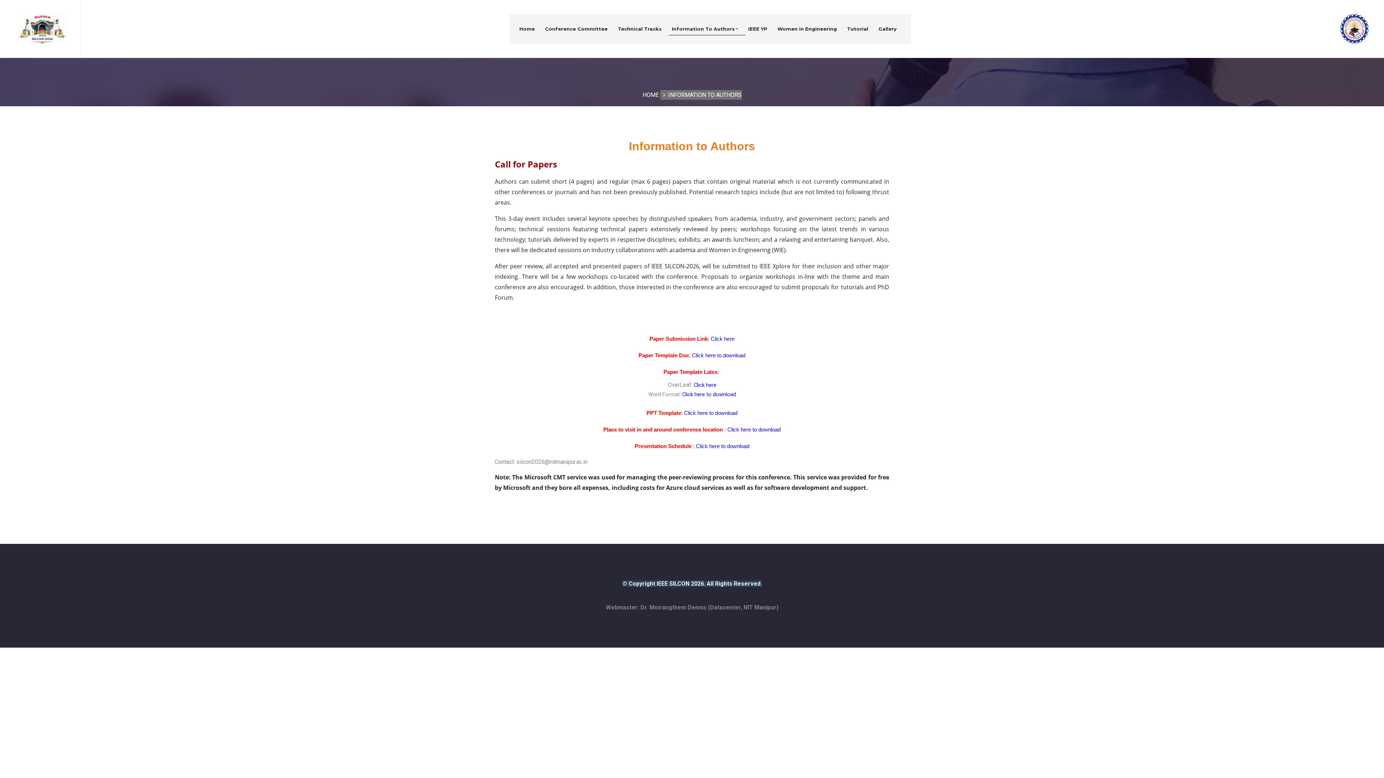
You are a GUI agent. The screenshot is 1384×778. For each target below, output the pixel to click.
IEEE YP (757, 29)
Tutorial (857, 29)
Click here (705, 385)
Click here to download (709, 394)
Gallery (887, 29)
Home (527, 29)
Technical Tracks (640, 29)
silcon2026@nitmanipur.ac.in (551, 462)
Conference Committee (576, 29)
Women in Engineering (807, 29)
